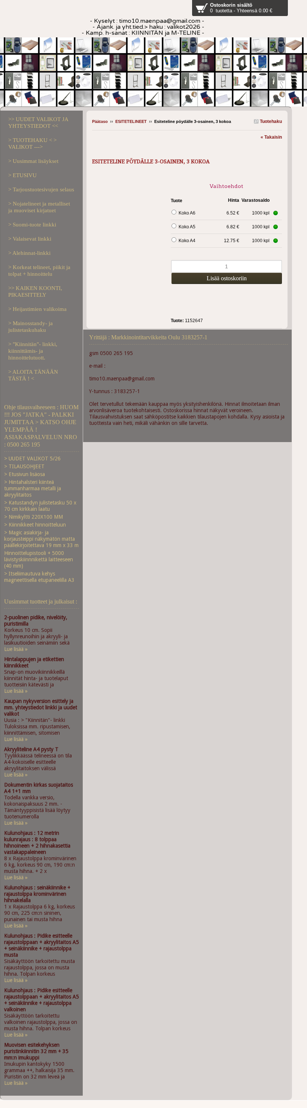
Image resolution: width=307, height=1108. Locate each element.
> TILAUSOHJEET (24, 466)
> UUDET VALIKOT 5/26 (32, 459)
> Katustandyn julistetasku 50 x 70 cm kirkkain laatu (40, 506)
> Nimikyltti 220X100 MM (33, 517)
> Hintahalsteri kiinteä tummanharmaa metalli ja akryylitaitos (32, 488)
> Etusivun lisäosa (24, 474)
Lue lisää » (16, 649)
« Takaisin (271, 137)
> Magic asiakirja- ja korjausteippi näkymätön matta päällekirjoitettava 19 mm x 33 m (41, 539)
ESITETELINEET (131, 121)
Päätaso (100, 121)
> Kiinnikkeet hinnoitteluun (35, 525)
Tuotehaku (270, 121)
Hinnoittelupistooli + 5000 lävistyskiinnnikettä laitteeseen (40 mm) (38, 559)
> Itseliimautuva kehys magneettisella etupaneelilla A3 (39, 577)
